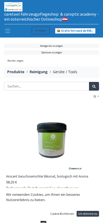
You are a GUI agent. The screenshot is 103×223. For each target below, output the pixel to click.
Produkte (15, 71)
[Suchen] (94, 86)
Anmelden (40, 30)
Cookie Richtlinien (62, 214)
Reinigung (39, 71)
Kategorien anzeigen (51, 46)
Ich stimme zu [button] (87, 214)
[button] (96, 96)
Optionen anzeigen (51, 52)
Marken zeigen (15, 60)
